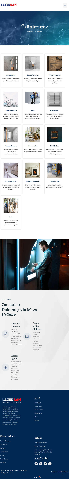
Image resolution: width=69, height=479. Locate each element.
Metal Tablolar (54, 146)
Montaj (2, 455)
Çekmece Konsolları (54, 75)
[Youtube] (45, 463)
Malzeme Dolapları (11, 146)
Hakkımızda (38, 406)
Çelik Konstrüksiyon (11, 110)
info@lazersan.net (40, 443)
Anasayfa (37, 403)
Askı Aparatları (10, 75)
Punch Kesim (4, 459)
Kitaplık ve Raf (54, 110)
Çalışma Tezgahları (33, 75)
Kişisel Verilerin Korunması (59, 472)
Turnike (11, 217)
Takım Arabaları (54, 181)
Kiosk (33, 110)
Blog (35, 417)
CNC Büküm (3, 444)
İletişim (36, 420)
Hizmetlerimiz (38, 410)
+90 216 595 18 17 (40, 446)
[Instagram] (49, 463)
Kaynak (2, 448)
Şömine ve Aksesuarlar (33, 181)
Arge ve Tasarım (5, 441)
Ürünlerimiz (38, 413)
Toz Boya (3, 462)
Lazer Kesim (4, 452)
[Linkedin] (36, 463)
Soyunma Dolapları (11, 181)
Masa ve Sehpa (33, 146)
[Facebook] (40, 463)
